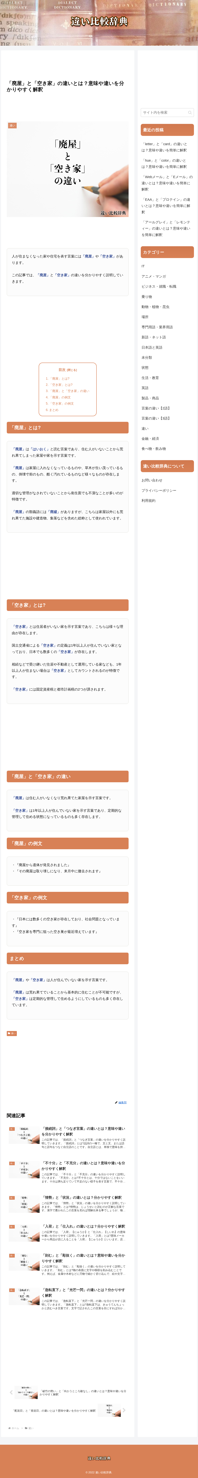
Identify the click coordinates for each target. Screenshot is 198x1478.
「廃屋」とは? (59, 378)
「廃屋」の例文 (60, 397)
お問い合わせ (152, 480)
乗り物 (147, 297)
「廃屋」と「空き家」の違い (69, 391)
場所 (145, 317)
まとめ (53, 410)
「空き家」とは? (61, 384)
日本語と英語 (152, 347)
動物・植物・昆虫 (155, 307)
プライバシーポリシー (159, 490)
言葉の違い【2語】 (156, 408)
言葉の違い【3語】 (156, 418)
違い (13, 1033)
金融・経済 (150, 439)
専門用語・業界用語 (157, 327)
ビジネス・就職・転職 (159, 286)
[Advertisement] (68, 64)
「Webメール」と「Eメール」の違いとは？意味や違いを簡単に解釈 (167, 183)
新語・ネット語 (154, 337)
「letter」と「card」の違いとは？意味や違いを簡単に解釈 (164, 147)
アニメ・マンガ (154, 276)
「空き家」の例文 (61, 403)
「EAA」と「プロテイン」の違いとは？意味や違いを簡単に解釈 (166, 206)
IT (143, 266)
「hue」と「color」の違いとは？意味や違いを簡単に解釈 (164, 164)
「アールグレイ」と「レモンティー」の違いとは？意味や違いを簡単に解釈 (166, 228)
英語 (145, 388)
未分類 (147, 357)
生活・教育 (150, 378)
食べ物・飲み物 (154, 449)
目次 (62, 370)
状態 (145, 368)
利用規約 (148, 501)
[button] (190, 112)
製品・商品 (150, 398)
